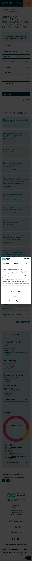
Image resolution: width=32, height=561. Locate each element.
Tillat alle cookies (16, 291)
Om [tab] (26, 263)
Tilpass (15, 296)
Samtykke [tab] (6, 263)
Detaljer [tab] (16, 263)
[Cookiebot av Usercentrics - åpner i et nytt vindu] (23, 259)
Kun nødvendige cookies (16, 301)
